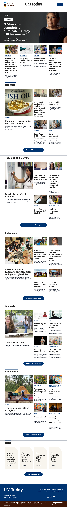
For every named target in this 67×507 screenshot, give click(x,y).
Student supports (9, 339)
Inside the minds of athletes (15, 195)
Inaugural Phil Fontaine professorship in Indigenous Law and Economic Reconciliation (55, 255)
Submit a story (42, 489)
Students (36, 55)
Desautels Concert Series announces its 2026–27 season (55, 420)
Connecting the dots (40, 325)
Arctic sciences (23, 55)
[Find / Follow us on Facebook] (57, 497)
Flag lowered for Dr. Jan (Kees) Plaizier (55, 457)
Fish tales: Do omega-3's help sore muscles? (18, 122)
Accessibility (60, 489)
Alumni (50, 55)
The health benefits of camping (17, 409)
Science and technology (39, 98)
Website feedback (58, 491)
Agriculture (8, 55)
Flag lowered (24, 450)
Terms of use (49, 491)
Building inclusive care (39, 351)
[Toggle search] (58, 4)
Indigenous (8, 19)
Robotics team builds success (40, 60)
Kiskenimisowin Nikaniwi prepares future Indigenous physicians (19, 272)
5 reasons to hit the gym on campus (55, 326)
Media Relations (51, 489)
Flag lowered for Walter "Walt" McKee (40, 457)
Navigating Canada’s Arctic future (26, 61)
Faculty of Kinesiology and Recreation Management (55, 386)
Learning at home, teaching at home (40, 284)
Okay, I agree (58, 503)
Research (7, 117)
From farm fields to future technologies (40, 136)
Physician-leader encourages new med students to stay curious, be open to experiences (55, 65)
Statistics (36, 205)
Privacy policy (41, 491)
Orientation (37, 247)
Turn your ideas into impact (55, 351)
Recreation (7, 404)
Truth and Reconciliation (55, 247)
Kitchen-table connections (54, 103)
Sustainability (37, 385)
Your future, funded (15, 342)
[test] (48, 497)
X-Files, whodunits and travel (54, 392)
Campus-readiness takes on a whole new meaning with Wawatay (40, 254)
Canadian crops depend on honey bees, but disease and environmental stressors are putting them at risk (11, 65)
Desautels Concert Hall (54, 413)
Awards (50, 172)
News (8, 450)
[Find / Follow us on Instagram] (51, 497)
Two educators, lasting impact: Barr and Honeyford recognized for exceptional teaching (55, 181)
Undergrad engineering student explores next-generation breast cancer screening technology (39, 109)
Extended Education (38, 172)
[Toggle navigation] (61, 4)
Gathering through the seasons (53, 284)
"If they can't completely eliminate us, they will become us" (17, 29)
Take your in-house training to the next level (40, 177)
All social (61, 496)
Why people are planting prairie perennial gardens (40, 392)
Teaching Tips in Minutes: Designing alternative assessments (12, 458)
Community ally (40, 417)
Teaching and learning (54, 205)
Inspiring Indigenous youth (53, 211)
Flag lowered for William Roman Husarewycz (26, 457)
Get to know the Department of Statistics (40, 211)
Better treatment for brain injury (54, 136)
